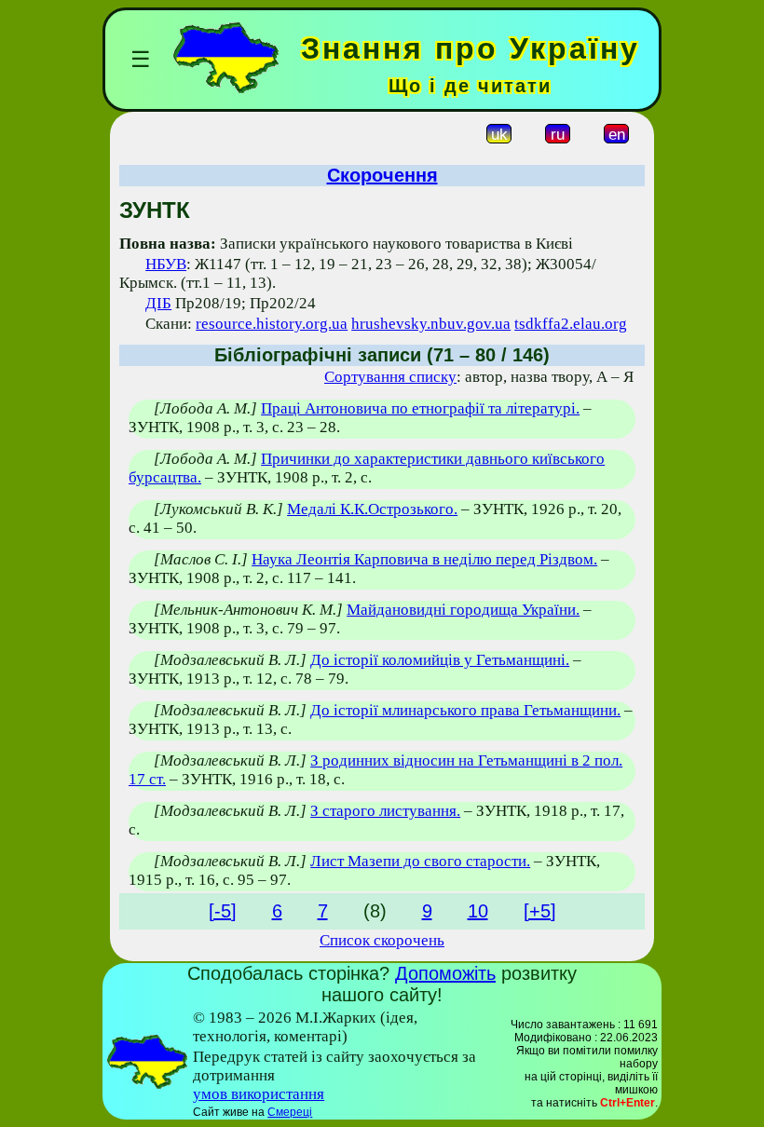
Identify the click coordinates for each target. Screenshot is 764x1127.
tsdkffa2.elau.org (570, 324)
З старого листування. (385, 811)
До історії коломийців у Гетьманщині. (439, 660)
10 (478, 911)
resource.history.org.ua (272, 324)
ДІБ (158, 303)
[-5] (223, 911)
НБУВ (165, 264)
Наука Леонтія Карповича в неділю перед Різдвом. (424, 559)
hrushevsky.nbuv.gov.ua (431, 324)
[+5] (540, 911)
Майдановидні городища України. (463, 609)
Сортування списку (390, 377)
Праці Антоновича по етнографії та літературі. (420, 408)
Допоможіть (445, 973)
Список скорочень (382, 940)
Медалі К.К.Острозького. (372, 509)
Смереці (289, 1112)
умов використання (258, 1094)
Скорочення (382, 175)
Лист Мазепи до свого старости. (420, 861)
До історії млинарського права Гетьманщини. (465, 710)
